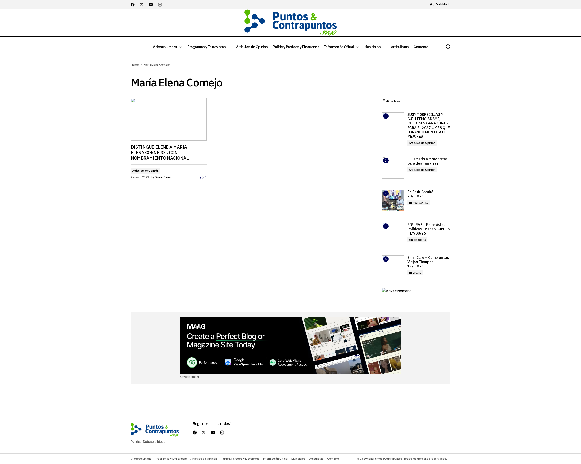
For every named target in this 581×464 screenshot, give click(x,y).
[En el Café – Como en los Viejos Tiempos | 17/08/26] (393, 266)
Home (135, 64)
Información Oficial (275, 458)
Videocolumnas (141, 458)
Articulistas (316, 458)
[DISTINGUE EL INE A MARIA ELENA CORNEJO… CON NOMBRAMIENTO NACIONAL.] (169, 119)
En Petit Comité (419, 202)
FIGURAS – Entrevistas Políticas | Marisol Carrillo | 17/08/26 (428, 229)
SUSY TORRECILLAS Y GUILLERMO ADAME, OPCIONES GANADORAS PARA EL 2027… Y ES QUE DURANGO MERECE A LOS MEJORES (428, 125)
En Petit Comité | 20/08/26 (421, 194)
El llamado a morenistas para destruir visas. (427, 161)
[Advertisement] (290, 345)
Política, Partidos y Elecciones (240, 458)
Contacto (333, 458)
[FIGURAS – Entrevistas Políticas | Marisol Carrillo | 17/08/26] (393, 233)
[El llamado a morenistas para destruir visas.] (393, 168)
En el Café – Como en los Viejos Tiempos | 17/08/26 (428, 261)
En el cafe (415, 272)
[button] (440, 4)
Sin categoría (417, 239)
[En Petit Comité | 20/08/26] (393, 200)
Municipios (298, 458)
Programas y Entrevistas (171, 458)
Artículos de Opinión (145, 170)
